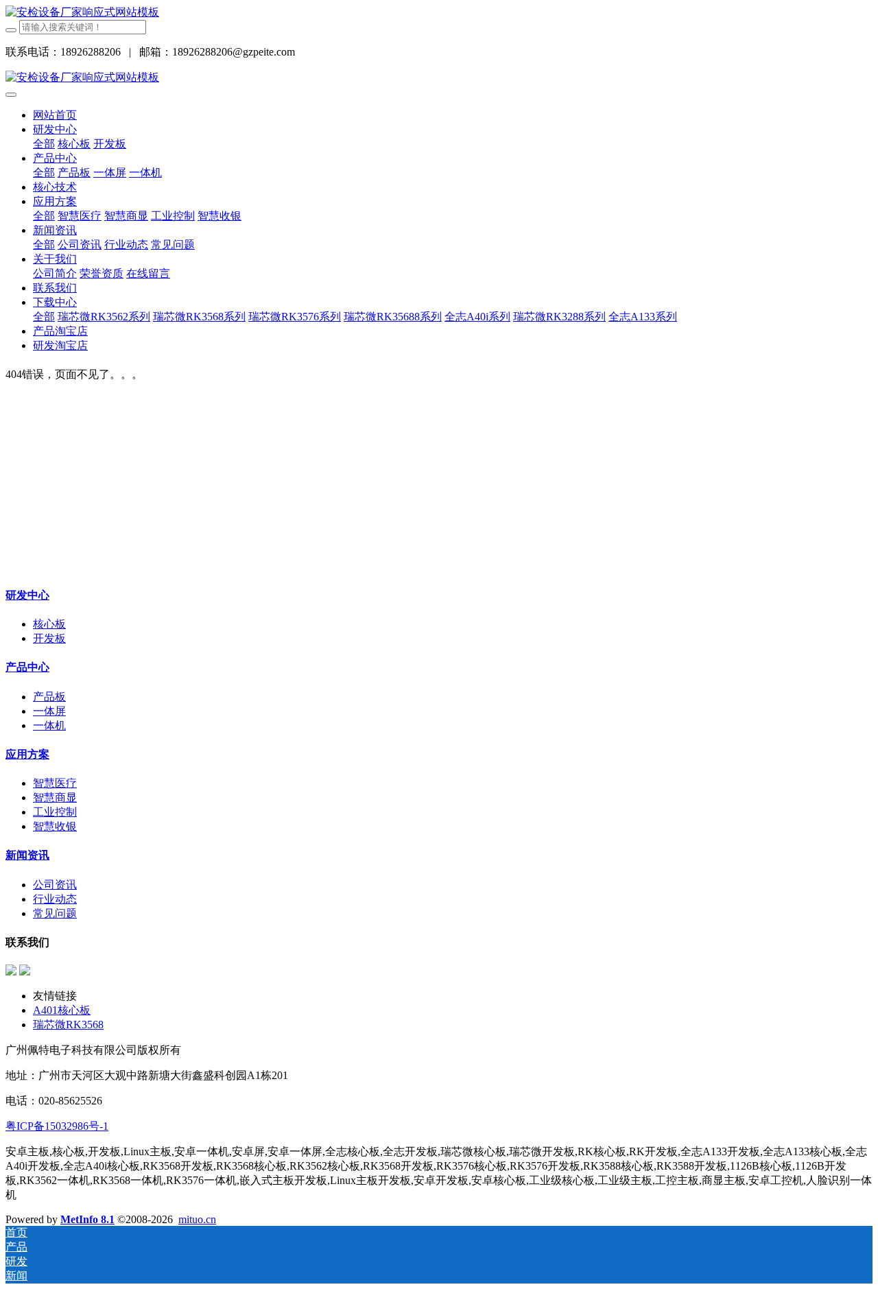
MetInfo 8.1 (87, 1219)
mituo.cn (197, 1219)
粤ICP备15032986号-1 (56, 1126)
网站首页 (55, 115)
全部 (44, 144)
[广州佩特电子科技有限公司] (82, 12)
